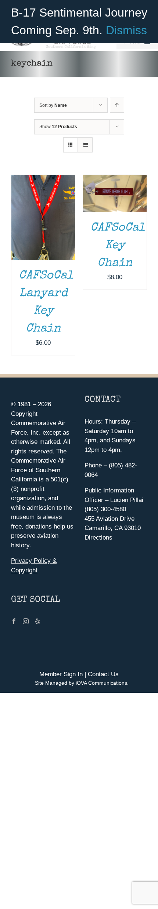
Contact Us (103, 674)
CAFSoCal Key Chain (117, 246)
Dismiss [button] (126, 30)
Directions (98, 537)
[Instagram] (26, 621)
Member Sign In (61, 674)
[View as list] (85, 145)
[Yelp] (37, 621)
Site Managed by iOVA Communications (81, 683)
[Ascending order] (117, 105)
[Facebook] (14, 621)
